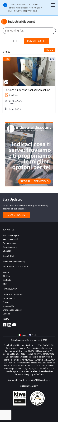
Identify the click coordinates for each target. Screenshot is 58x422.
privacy (6, 302)
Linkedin (9, 325)
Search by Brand (10, 239)
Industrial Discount (18, 21)
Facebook (4, 325)
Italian (24, 335)
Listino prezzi (9, 298)
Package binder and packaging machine (27, 89)
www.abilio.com (18, 348)
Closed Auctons (10, 246)
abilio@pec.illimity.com (41, 348)
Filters (49, 49)
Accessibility (8, 306)
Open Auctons (9, 243)
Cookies (6, 313)
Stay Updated (16, 215)
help (5, 283)
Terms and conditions (13, 294)
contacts (7, 279)
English (35, 335)
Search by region (11, 235)
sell (14, 41)
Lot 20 (6, 59)
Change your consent (12, 309)
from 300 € (15, 109)
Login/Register (36, 41)
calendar (7, 250)
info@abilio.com (17, 345)
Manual (6, 272)
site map (6, 276)
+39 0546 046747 (41, 345)
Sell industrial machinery (14, 261)
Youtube (14, 325)
